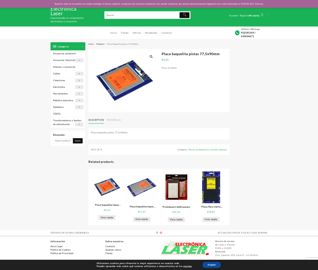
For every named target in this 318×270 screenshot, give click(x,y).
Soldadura (58, 107)
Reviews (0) (114, 120)
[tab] (97, 120)
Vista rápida (107, 217)
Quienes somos (113, 249)
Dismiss (259, 3)
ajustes (187, 266)
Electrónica (59, 87)
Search (77, 141)
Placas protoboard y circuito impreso (207, 149)
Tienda (108, 253)
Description (96, 120)
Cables (56, 73)
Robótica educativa (63, 100)
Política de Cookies (61, 249)
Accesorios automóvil (64, 53)
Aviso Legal (57, 246)
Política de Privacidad (62, 253)
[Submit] (184, 15)
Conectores (59, 80)
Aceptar (212, 264)
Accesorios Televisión (64, 60)
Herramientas (60, 93)
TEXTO (57, 113)
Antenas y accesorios (64, 67)
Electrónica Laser (64, 11)
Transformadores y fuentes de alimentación (67, 122)
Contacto (110, 246)
